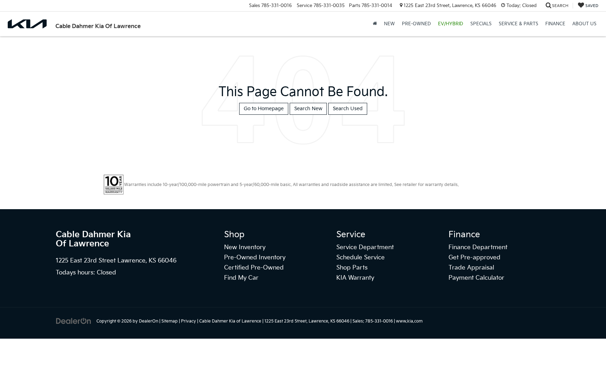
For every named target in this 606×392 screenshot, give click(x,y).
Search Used (348, 109)
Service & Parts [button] (518, 24)
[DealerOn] (74, 321)
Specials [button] (481, 24)
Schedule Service (360, 257)
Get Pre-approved (474, 257)
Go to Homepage (264, 109)
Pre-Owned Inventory (254, 257)
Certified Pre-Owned (254, 267)
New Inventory (244, 247)
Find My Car (241, 277)
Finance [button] (555, 24)
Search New (308, 109)
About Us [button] (584, 24)
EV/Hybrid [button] (450, 24)
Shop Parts (352, 267)
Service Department (365, 247)
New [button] (389, 24)
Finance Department (478, 247)
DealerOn (148, 321)
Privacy (188, 321)
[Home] (375, 24)
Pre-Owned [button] (416, 24)
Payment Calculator (476, 277)
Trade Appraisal (471, 267)
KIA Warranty (355, 277)
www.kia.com (409, 321)
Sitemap (169, 321)
